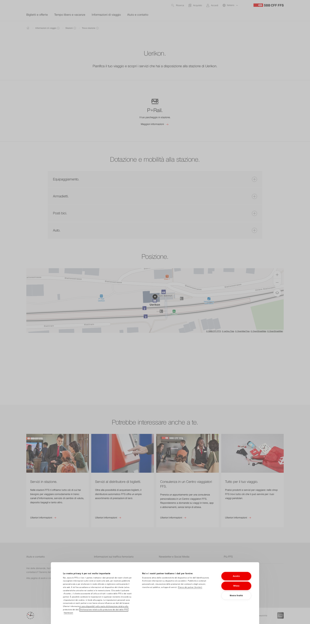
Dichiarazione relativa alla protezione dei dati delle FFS (104, 609)
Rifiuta (236, 585)
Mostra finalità (236, 595)
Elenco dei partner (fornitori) (190, 587)
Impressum (68, 612)
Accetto (236, 576)
